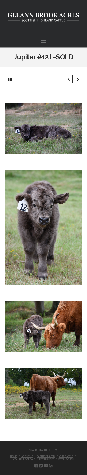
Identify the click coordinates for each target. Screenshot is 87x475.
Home (13, 456)
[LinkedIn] (46, 466)
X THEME (53, 449)
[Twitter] (41, 466)
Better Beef (46, 459)
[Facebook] (36, 466)
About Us (27, 456)
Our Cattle (66, 456)
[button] (43, 41)
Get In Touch (66, 459)
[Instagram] (51, 466)
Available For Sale (24, 459)
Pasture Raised (46, 456)
